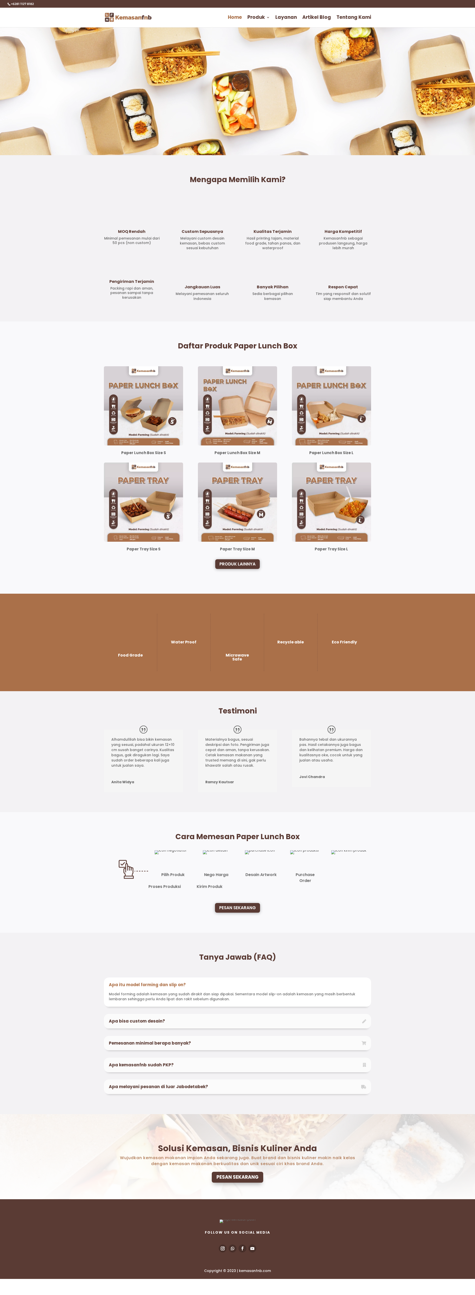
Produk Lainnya (237, 564)
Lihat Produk (127, 120)
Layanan (286, 18)
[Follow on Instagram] (223, 1248)
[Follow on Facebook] (242, 1248)
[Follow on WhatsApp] (233, 1248)
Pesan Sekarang (237, 908)
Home (235, 18)
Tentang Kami (353, 18)
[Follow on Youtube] (252, 1248)
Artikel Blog (316, 18)
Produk (256, 18)
